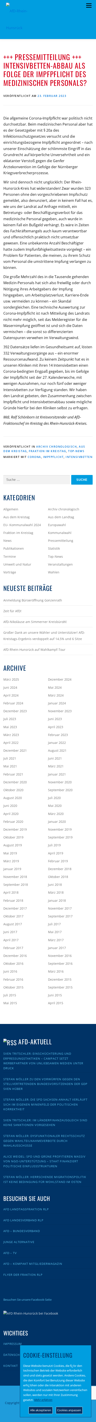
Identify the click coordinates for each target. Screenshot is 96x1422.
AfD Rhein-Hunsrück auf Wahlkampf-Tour (34, 649)
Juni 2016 (10, 971)
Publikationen (13, 548)
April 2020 (11, 814)
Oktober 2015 (13, 987)
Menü (89, 5)
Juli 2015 (9, 995)
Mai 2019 (10, 853)
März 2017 (56, 940)
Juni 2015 (55, 995)
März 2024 (56, 695)
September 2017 (60, 916)
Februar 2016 (13, 979)
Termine (9, 556)
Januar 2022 (57, 742)
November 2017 (60, 908)
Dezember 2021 (15, 750)
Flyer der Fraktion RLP (23, 1275)
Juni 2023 (55, 719)
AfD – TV (10, 1253)
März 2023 (11, 735)
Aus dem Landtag (61, 517)
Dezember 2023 (15, 711)
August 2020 (12, 798)
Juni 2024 (10, 687)
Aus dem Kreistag (16, 517)
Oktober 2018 (58, 877)
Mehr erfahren (43, 1400)
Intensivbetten (79, 457)
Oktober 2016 (13, 963)
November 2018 (15, 877)
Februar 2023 (58, 735)
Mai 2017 (55, 932)
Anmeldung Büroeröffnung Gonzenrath (32, 600)
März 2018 (56, 892)
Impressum (12, 1344)
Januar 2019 (12, 869)
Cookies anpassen (69, 1410)
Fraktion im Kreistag (47, 451)
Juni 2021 (55, 758)
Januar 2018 (57, 900)
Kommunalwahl (59, 533)
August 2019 (12, 845)
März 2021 (56, 766)
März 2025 (11, 679)
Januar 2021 (57, 774)
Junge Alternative (18, 1242)
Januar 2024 (57, 703)
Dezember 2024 (59, 679)
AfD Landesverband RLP (23, 1220)
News (7, 540)
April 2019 (55, 853)
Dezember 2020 (15, 782)
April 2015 (55, 1003)
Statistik (54, 548)
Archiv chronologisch (56, 447)
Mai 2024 (55, 687)
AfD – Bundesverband (21, 1231)
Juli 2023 (9, 719)
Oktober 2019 (13, 837)
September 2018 (15, 884)
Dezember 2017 (15, 908)
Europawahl (57, 525)
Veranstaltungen (60, 564)
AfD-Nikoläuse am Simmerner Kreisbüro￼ (35, 622)
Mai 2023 (10, 727)
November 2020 (60, 782)
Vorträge (9, 572)
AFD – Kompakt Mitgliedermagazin (32, 1264)
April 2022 (11, 742)
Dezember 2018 (59, 869)
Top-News (76, 451)
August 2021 (57, 750)
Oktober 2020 (13, 790)
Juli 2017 (54, 924)
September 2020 (60, 790)
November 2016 (60, 956)
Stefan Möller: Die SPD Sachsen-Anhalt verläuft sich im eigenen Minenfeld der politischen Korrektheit (45, 1104)
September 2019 (60, 837)
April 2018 (11, 892)
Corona (34, 457)
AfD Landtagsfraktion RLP (26, 1209)
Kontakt (10, 1366)
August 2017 (12, 924)
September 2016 (60, 963)
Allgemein (10, 509)
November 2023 (60, 711)
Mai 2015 (10, 1003)
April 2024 (11, 695)
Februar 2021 (13, 774)
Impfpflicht (53, 457)
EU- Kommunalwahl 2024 (22, 525)
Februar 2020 (13, 821)
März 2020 (56, 814)
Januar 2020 (57, 821)
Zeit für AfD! (12, 611)
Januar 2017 (57, 948)
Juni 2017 (10, 932)
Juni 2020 (10, 806)
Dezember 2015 (59, 979)
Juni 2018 (55, 884)
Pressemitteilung (60, 540)
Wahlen (53, 572)
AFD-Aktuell (35, 1041)
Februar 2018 (13, 900)
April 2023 (55, 727)
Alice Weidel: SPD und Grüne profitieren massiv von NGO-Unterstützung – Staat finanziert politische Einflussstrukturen (44, 1161)
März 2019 (11, 861)
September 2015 (60, 987)
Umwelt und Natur (17, 564)
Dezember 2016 (15, 956)
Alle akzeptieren (40, 1410)
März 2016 (56, 971)
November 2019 (60, 829)
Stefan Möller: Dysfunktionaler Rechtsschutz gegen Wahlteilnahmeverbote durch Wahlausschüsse (44, 1141)
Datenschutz (14, 1355)
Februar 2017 (13, 948)
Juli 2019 (54, 845)
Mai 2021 (10, 766)
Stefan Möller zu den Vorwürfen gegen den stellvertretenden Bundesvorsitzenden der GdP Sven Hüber (45, 1084)
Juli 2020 (54, 798)
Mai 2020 (55, 806)
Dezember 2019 (15, 829)
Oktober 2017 (13, 916)
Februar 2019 (58, 861)
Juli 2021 (9, 758)
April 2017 (11, 940)
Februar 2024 (13, 703)
